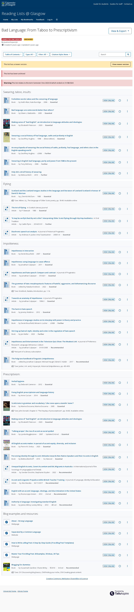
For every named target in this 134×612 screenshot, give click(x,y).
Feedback (40, 19)
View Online (108, 100)
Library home (23, 591)
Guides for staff (116, 4)
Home (5, 19)
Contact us (128, 4)
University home (10, 591)
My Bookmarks (27, 19)
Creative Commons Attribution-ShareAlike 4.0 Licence (67, 578)
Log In (49, 19)
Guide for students (101, 4)
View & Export (118, 31)
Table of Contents (12, 54)
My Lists (14, 19)
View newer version (120, 64)
